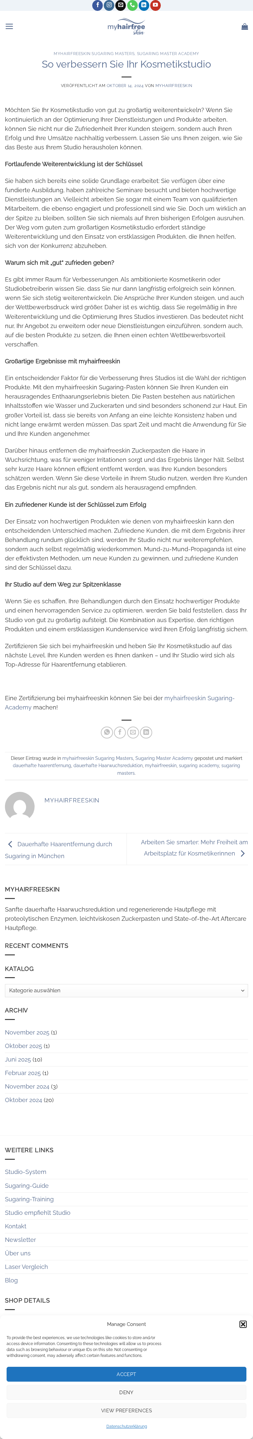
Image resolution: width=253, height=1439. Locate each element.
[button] (243, 1324)
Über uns (18, 1253)
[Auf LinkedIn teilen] (146, 732)
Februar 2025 (23, 1072)
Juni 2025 (18, 1059)
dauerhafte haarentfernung (42, 765)
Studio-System (25, 1171)
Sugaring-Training (29, 1199)
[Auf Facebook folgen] (97, 5)
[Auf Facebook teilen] (120, 732)
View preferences (126, 1411)
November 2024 (27, 1086)
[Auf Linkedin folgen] (144, 5)
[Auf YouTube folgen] (155, 5)
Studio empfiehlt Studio (37, 1212)
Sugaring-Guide (27, 1185)
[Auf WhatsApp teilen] (107, 732)
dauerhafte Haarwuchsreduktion (108, 765)
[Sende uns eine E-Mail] (120, 5)
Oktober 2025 (23, 1045)
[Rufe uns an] (132, 5)
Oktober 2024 (23, 1099)
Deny (126, 1392)
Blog (11, 1280)
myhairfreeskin (173, 85)
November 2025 (27, 1032)
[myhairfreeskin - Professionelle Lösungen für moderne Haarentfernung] (126, 26)
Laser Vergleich (26, 1266)
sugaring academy (199, 765)
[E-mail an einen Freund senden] (133, 732)
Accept (126, 1374)
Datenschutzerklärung (126, 1426)
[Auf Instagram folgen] (109, 5)
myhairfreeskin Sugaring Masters (94, 53)
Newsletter (20, 1239)
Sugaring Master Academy (168, 53)
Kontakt (15, 1226)
